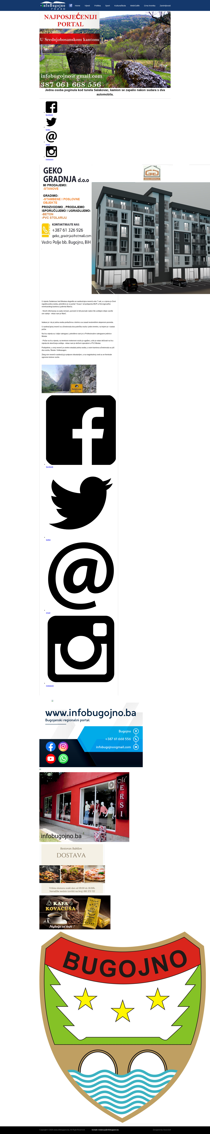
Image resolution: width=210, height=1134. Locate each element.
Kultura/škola (120, 6)
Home (77, 6)
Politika (97, 6)
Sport (107, 6)
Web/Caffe (135, 6)
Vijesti (87, 6)
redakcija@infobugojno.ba (108, 1130)
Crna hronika (149, 6)
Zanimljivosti (165, 6)
